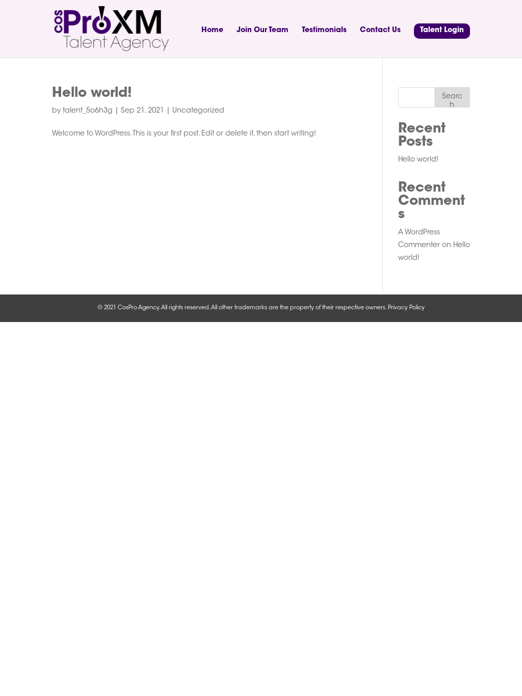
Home (212, 30)
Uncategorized (198, 111)
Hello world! (92, 93)
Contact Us (380, 30)
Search (452, 100)
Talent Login (442, 30)
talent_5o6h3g (88, 111)
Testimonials (324, 30)
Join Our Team (263, 30)
